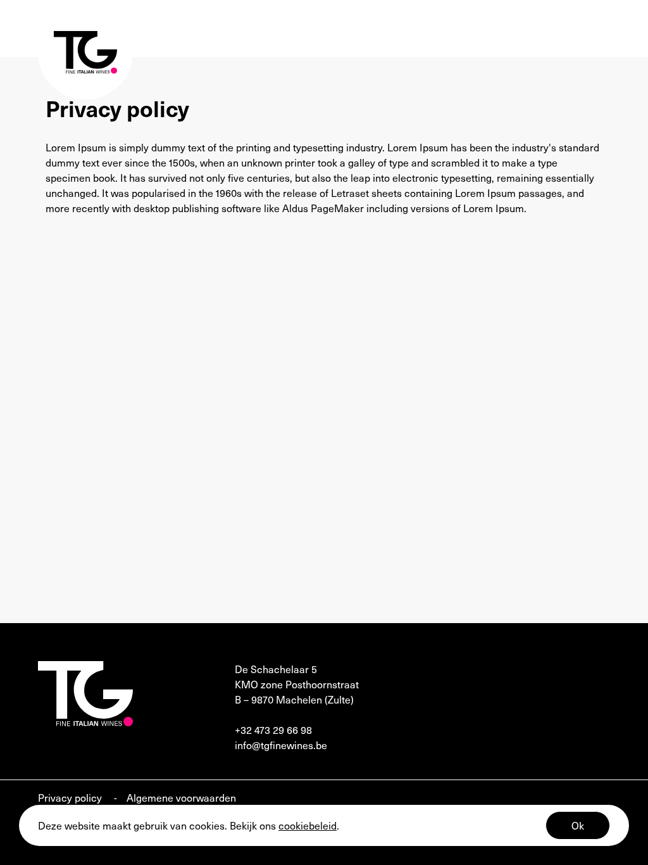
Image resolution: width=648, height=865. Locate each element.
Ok (577, 825)
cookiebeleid (307, 825)
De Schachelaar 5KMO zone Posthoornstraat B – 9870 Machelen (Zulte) (297, 684)
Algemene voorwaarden (181, 797)
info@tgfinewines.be (281, 744)
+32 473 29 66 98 (273, 729)
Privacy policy (71, 797)
